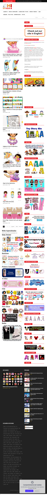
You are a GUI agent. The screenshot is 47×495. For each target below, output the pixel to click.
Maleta (4, 426)
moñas (10, 462)
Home (18, 492)
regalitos (4, 471)
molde (4, 462)
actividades (5, 430)
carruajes (17, 435)
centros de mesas (6, 437)
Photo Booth (5, 428)
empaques (16, 442)
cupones (16, 439)
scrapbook (5, 473)
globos (10, 448)
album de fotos (12, 430)
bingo (18, 431)
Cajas (39, 11)
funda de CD (17, 444)
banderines (5, 431)
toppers (17, 478)
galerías (17, 446)
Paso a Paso (10, 14)
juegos (19, 453)
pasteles (4, 466)
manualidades (10, 458)
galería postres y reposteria (7, 446)
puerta (13, 468)
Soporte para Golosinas (14, 428)
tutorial (4, 480)
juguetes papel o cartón (7, 455)
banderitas (12, 431)
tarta (4, 478)
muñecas (14, 462)
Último (17, 226)
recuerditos (14, 469)
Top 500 (23, 14)
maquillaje (17, 458)
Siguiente (12, 226)
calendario (10, 435)
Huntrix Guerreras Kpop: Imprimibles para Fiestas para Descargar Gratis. (29, 1)
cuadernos (10, 439)
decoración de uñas (6, 440)
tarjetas (14, 477)
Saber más (37, 490)
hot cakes (5, 451)
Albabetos (5, 11)
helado (15, 449)
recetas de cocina (6, 469)
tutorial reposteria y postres (13, 480)
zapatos (4, 484)
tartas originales (10, 478)
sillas (4, 475)
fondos (11, 444)
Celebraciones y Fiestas (23, 11)
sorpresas (9, 475)
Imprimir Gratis (17, 14)
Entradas (27, 426)
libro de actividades (6, 457)
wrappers (18, 482)
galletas (4, 448)
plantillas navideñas (6, 468)
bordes (18, 433)
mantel (4, 458)
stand (4, 477)
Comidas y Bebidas (33, 11)
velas (9, 482)
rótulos (10, 471)
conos (4, 439)
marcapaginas (5, 460)
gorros (4, 449)
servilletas (11, 473)
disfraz (4, 442)
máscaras (5, 464)
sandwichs (16, 471)
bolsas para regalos (6, 433)
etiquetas (4, 444)
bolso (14, 433)
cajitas (4, 435)
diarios (14, 440)
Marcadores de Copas (12, 426)
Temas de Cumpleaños (13, 11)
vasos (4, 482)
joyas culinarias (13, 453)
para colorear (16, 464)
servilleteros (18, 473)
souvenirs (16, 475)
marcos (12, 460)
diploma (18, 440)
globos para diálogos (17, 448)
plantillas (15, 466)
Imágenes (5, 14)
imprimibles (11, 451)
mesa (18, 460)
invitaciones (5, 453)
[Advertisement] (13, 29)
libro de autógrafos (16, 457)
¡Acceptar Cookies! (29, 490)
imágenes (17, 451)
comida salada (14, 437)
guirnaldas (10, 449)
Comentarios (28, 428)
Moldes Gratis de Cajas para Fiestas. (10, 386)
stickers (9, 477)
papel (11, 464)
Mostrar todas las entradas (14, 40)
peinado (10, 466)
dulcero (10, 442)
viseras (13, 482)
